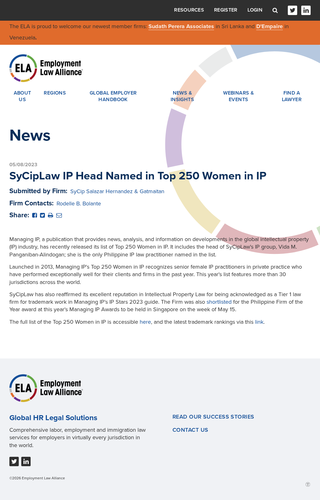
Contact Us (190, 429)
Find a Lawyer (292, 96)
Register (225, 10)
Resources (189, 10)
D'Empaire (269, 26)
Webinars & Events (238, 96)
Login (255, 10)
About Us (22, 96)
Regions (55, 93)
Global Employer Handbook (113, 96)
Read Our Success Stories (213, 416)
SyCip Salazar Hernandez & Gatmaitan (117, 191)
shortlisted (219, 301)
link (259, 321)
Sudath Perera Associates (181, 26)
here (145, 321)
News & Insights (182, 96)
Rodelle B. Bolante (79, 203)
